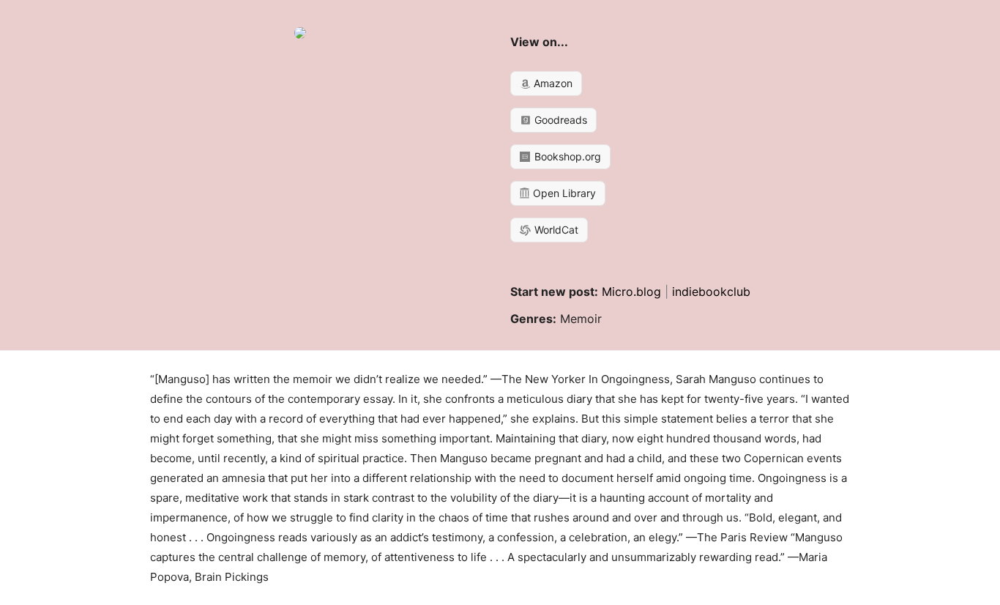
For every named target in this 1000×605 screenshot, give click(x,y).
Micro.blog (631, 291)
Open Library (563, 193)
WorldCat (554, 229)
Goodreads (559, 120)
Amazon (551, 83)
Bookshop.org (566, 156)
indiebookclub (711, 291)
